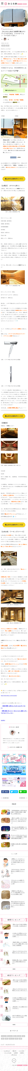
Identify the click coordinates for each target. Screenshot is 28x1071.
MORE (14, 969)
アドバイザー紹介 (7, 1052)
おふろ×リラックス (8, 29)
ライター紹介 (21, 1050)
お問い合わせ (14, 1054)
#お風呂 (3, 45)
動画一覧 (14, 1050)
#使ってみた (11, 1038)
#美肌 (7, 1038)
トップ (2, 1044)
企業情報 (16, 1052)
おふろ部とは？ (7, 1050)
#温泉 (8, 45)
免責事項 (22, 1052)
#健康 (20, 1038)
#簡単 (16, 1038)
